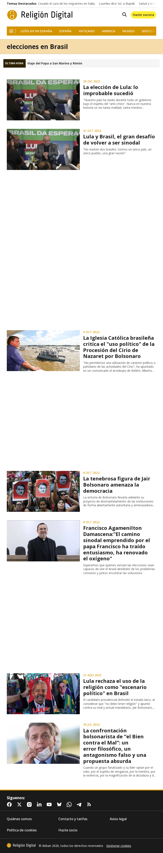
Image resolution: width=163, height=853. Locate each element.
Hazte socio (67, 830)
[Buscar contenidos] (123, 15)
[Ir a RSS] (90, 804)
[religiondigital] (21, 845)
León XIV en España (36, 31)
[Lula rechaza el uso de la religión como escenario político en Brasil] (43, 693)
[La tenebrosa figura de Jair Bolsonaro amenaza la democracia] (43, 491)
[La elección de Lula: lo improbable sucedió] (43, 100)
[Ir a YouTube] (50, 804)
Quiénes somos (19, 819)
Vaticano (87, 31)
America (108, 31)
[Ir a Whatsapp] (70, 804)
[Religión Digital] (40, 15)
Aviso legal (118, 819)
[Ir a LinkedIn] (40, 804)
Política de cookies (22, 830)
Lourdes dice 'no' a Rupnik (117, 4)
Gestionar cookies (118, 846)
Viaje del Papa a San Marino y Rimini (54, 63)
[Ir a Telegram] (80, 804)
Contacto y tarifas (72, 819)
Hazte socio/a (143, 15)
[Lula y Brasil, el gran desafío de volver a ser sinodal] (43, 149)
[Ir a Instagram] (30, 804)
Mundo (128, 31)
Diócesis (149, 31)
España (65, 31)
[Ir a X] (20, 804)
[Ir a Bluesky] (60, 804)
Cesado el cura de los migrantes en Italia (66, 4)
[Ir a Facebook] (10, 804)
